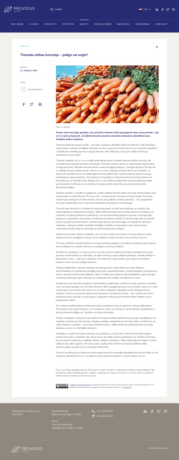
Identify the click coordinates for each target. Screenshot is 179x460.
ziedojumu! (127, 387)
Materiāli (123, 24)
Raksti (84, 24)
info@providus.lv (104, 416)
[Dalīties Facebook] (23, 104)
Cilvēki (34, 24)
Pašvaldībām (103, 24)
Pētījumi (68, 24)
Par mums (17, 24)
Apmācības (143, 24)
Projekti (51, 24)
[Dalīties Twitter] (32, 104)
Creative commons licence (80, 385)
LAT (145, 9)
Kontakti (162, 24)
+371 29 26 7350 (104, 411)
